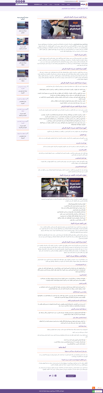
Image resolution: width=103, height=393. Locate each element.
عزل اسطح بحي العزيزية (22, 102)
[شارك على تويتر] (50, 376)
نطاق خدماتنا (57, 4)
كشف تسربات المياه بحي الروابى (23, 47)
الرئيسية (68, 4)
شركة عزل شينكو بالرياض (22, 31)
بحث (17, 4)
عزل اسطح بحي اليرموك (22, 137)
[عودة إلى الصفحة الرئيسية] (86, 8)
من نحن (51, 4)
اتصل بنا (45, 4)
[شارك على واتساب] (53, 376)
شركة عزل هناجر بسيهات (22, 63)
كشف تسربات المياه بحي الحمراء (23, 126)
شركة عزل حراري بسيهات (23, 79)
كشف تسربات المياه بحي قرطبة (22, 114)
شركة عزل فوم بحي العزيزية (23, 91)
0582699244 (82, 1)
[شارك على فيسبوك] (56, 376)
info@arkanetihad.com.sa (70, 1)
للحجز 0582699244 (38, 4)
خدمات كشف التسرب (81, 8)
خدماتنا (63, 4)
